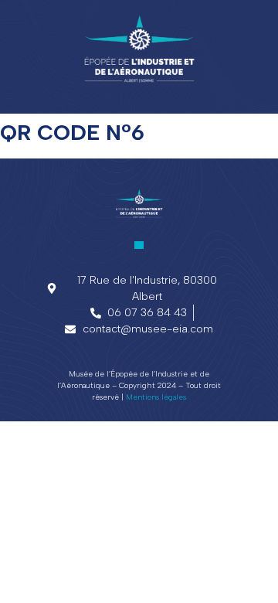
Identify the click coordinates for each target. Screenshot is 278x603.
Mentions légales (156, 397)
